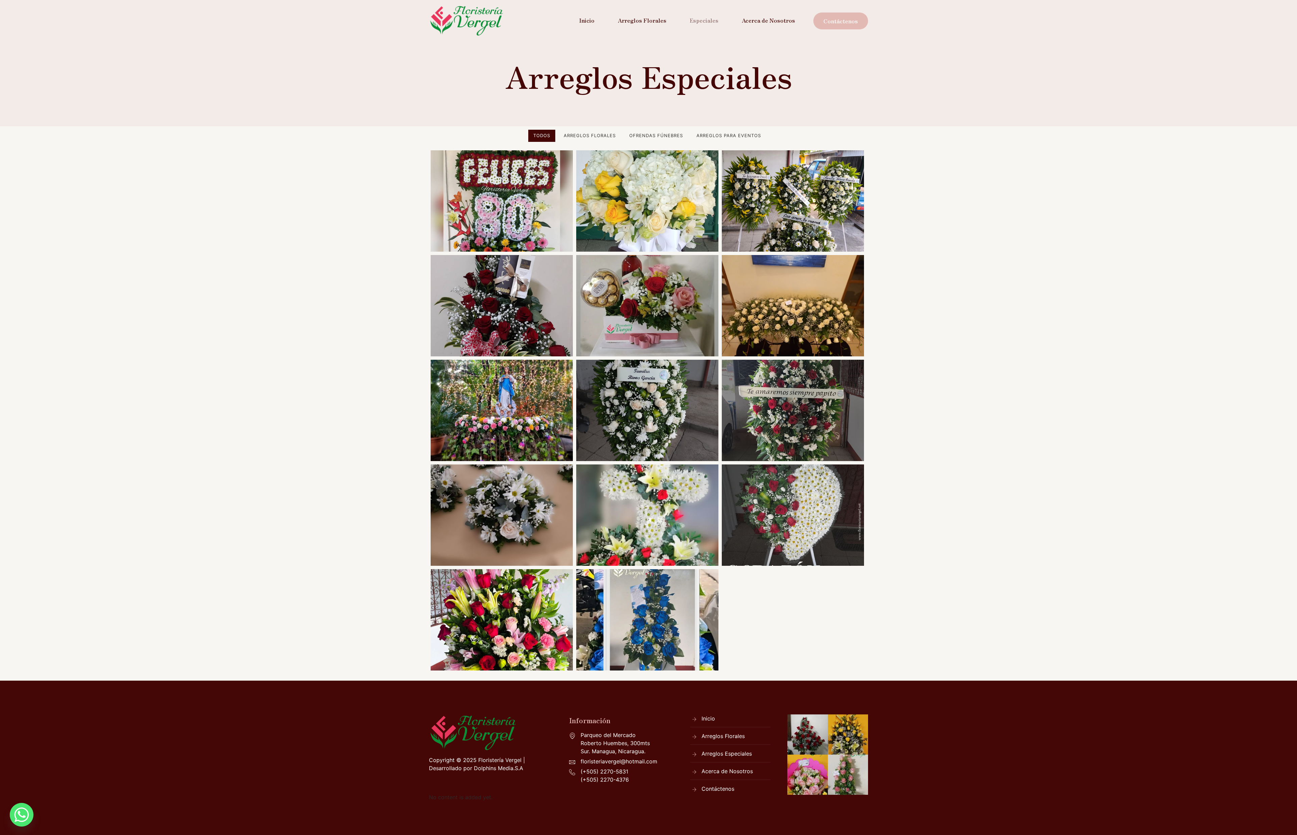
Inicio (586, 20)
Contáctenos (840, 21)
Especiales (704, 20)
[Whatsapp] (21, 815)
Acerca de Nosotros (768, 20)
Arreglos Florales (642, 20)
